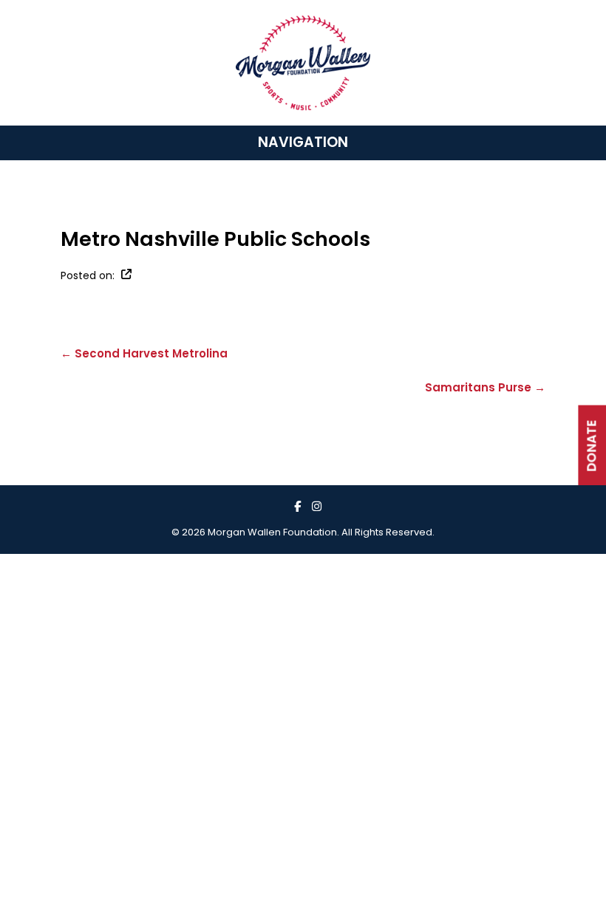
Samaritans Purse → (485, 387)
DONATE (591, 446)
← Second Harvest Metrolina (144, 353)
